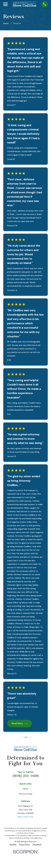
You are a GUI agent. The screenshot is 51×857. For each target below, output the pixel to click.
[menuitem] (13, 844)
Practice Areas (25, 794)
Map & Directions (25, 816)
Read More (17, 723)
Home (25, 788)
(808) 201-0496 (25, 776)
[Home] (24, 4)
